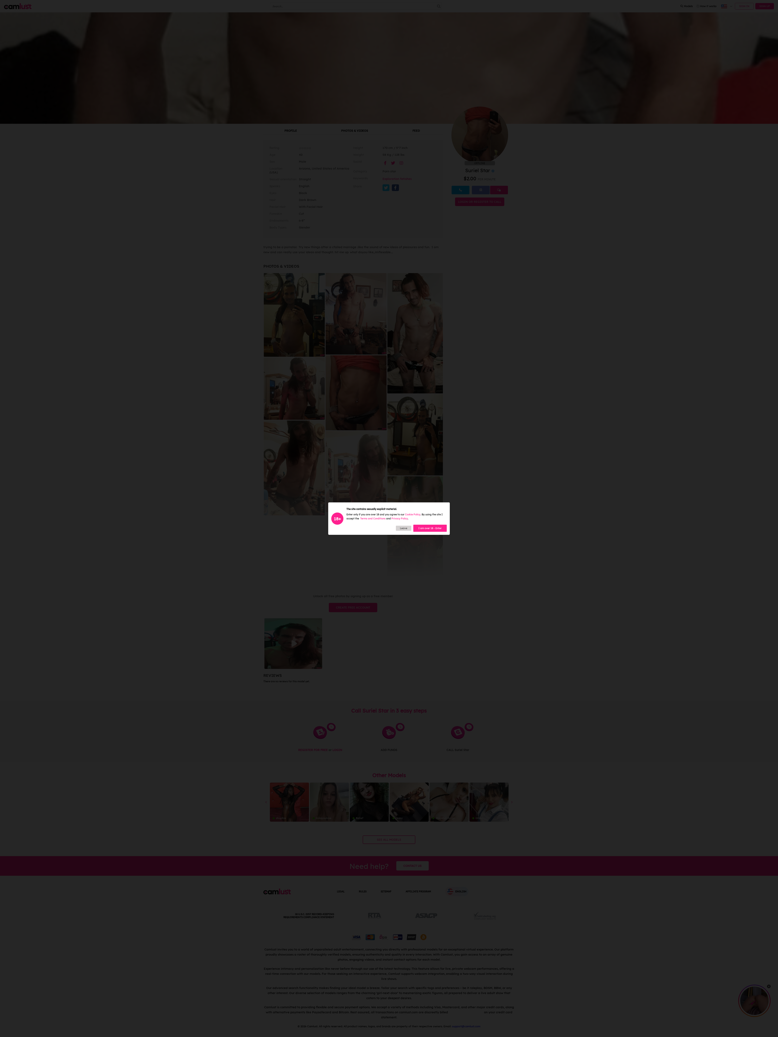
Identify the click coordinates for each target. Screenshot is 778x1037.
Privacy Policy (399, 518)
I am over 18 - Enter (430, 528)
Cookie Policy (412, 514)
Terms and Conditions (373, 518)
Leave (403, 528)
